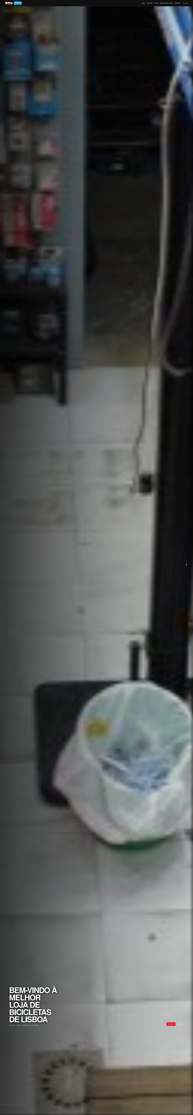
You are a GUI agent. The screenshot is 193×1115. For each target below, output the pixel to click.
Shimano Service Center (166, 3)
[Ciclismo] (186, 566)
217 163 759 (185, 3)
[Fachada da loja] (186, 562)
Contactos (178, 3)
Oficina (156, 3)
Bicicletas (149, 3)
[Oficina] (186, 564)
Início (143, 3)
